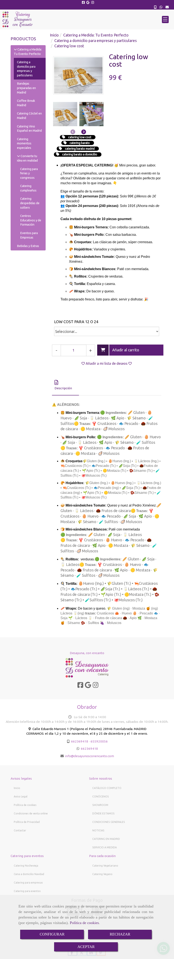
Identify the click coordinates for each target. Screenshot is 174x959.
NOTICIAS (98, 830)
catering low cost (79, 137)
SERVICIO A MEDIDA (104, 847)
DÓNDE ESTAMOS (103, 813)
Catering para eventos (27, 891)
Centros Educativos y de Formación (30, 220)
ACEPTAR (86, 947)
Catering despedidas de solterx (29, 203)
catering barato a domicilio (79, 154)
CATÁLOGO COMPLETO (106, 788)
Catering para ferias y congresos (29, 173)
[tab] (65, 385)
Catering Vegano (102, 874)
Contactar (20, 830)
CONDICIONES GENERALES (108, 822)
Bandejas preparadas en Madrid (26, 88)
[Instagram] (92, 2)
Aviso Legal (20, 796)
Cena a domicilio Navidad (29, 874)
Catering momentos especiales (24, 143)
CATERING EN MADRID (106, 839)
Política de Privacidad (27, 822)
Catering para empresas (28, 882)
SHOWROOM (100, 805)
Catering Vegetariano (105, 865)
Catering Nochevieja (26, 865)
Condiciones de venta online (31, 813)
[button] (93, 19)
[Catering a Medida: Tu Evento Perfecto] (15, 49)
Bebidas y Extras (28, 246)
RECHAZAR (120, 934)
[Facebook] (83, 2)
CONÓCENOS (100, 796)
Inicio (17, 788)
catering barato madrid (80, 148)
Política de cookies (84, 923)
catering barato (80, 143)
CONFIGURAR (52, 934)
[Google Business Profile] (88, 2)
